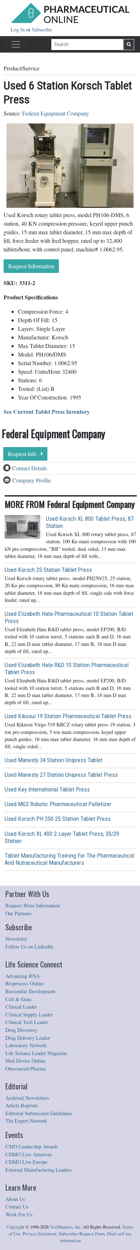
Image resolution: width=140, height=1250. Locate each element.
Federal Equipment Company (55, 113)
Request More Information (32, 905)
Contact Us (16, 1206)
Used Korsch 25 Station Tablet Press (48, 569)
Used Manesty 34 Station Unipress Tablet (53, 760)
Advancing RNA (22, 975)
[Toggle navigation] (16, 44)
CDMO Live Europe (26, 1161)
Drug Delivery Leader (27, 1037)
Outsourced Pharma (25, 1068)
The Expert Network (26, 1120)
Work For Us (19, 1214)
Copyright (15, 1227)
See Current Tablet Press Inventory (47, 411)
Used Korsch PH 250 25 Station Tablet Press (58, 818)
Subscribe (42, 29)
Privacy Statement (40, 1234)
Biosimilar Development (30, 991)
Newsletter (16, 938)
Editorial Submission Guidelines (38, 1113)
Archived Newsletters (27, 1097)
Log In (18, 29)
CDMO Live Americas (28, 1154)
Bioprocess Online (24, 983)
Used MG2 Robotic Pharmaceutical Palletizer (58, 804)
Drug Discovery (21, 1029)
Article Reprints (21, 1105)
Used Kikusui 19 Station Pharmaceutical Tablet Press (68, 716)
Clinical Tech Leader (26, 1022)
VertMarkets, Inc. (66, 1227)
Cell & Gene (18, 999)
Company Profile (31, 480)
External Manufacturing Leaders (38, 1169)
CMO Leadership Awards (31, 1146)
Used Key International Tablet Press (47, 789)
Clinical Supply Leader (29, 1014)
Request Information (31, 266)
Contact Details (29, 468)
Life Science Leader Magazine (36, 1053)
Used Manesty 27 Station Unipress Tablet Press (61, 774)
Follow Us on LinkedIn (29, 946)
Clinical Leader (21, 1006)
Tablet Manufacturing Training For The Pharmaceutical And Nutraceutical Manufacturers (69, 859)
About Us (15, 1199)
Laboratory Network (26, 1045)
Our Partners (18, 913)
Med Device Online (25, 1060)
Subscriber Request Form (82, 1234)
